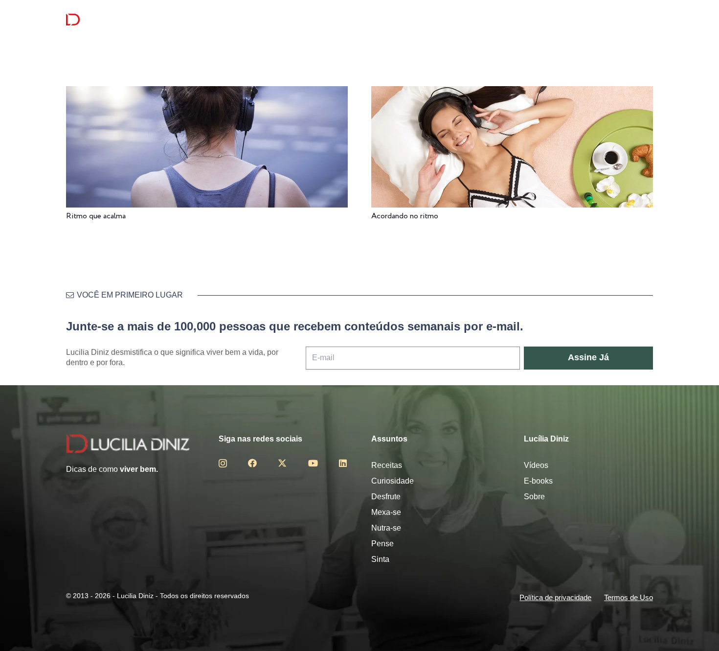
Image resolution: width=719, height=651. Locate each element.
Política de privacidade (555, 597)
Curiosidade (392, 481)
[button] (647, 20)
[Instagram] (223, 463)
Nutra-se (386, 528)
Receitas (386, 465)
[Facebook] (252, 463)
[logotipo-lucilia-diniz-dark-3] (106, 20)
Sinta (380, 559)
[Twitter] (282, 463)
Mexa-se (386, 512)
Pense (382, 543)
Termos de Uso (628, 597)
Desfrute (386, 496)
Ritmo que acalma (96, 216)
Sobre (534, 496)
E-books (538, 481)
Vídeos (536, 465)
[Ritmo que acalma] (207, 93)
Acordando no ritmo (404, 216)
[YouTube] (313, 463)
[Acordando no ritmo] (512, 93)
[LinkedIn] (343, 463)
